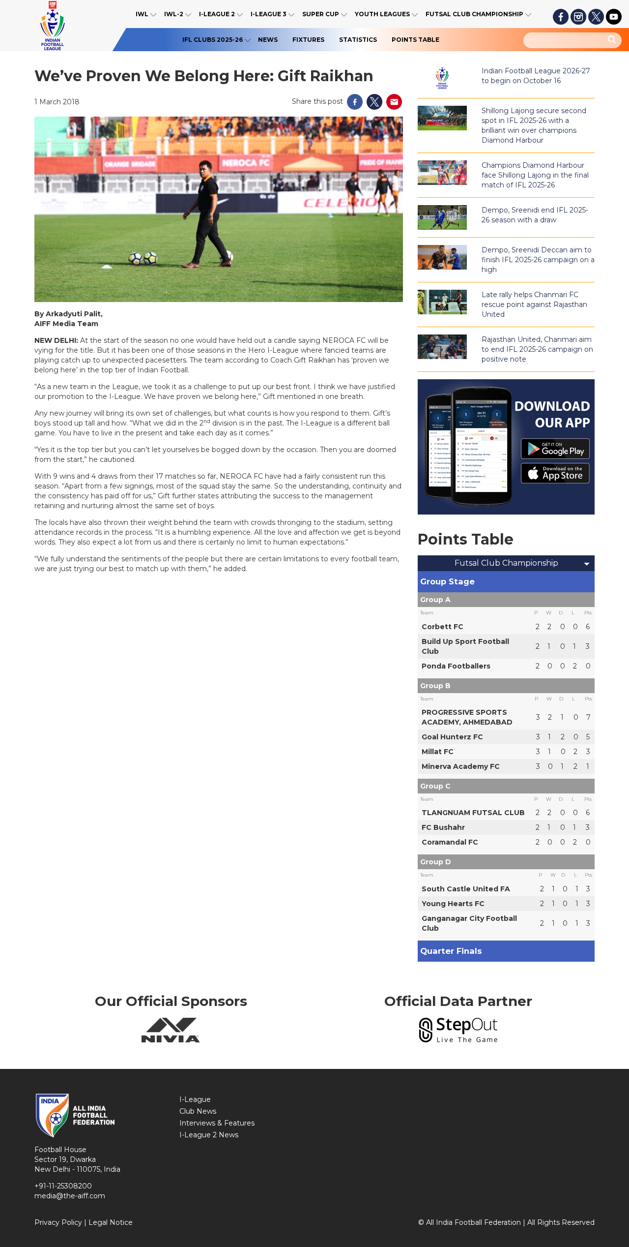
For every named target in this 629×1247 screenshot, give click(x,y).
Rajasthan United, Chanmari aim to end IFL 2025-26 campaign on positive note (537, 349)
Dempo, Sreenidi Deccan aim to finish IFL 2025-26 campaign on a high (538, 259)
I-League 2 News (208, 1134)
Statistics (358, 39)
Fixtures (308, 39)
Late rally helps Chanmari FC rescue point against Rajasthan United (534, 304)
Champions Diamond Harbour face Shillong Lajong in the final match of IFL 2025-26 (535, 175)
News (268, 39)
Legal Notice (110, 1222)
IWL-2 (173, 14)
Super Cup (320, 14)
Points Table (415, 39)
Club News (197, 1111)
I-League (195, 1099)
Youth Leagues (382, 14)
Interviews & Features (217, 1123)
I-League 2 (217, 14)
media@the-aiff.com (69, 1195)
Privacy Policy (58, 1222)
